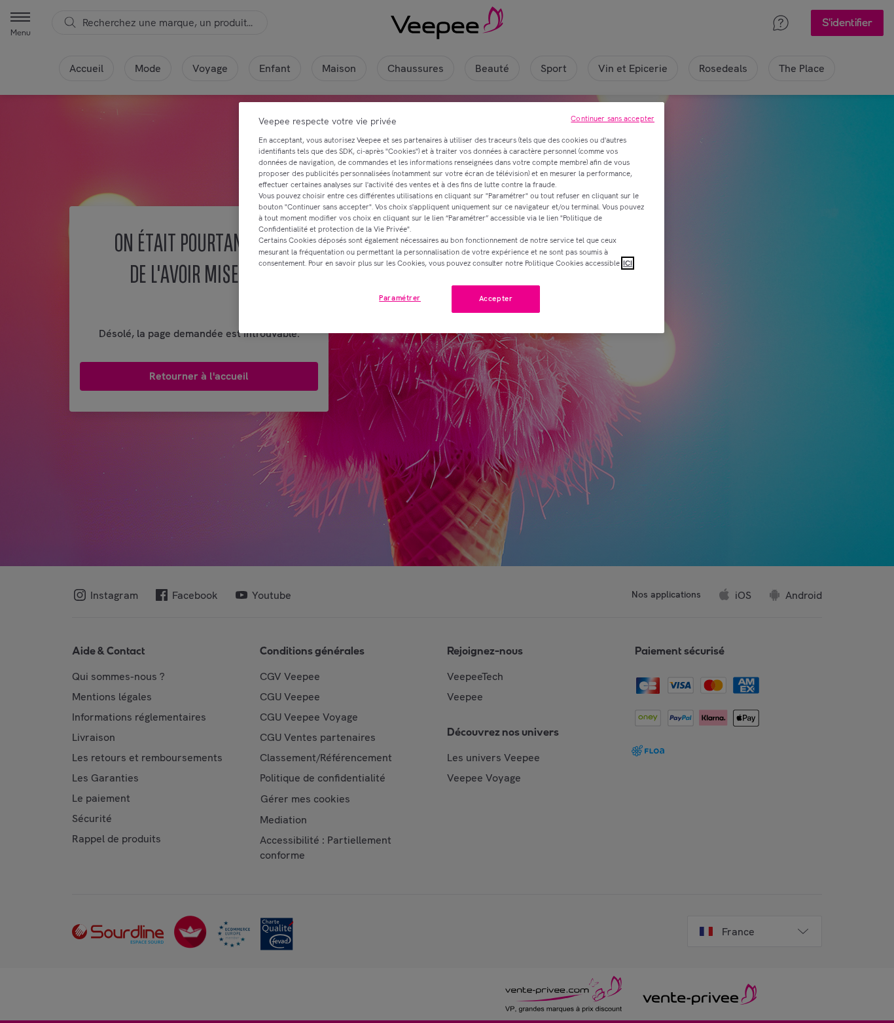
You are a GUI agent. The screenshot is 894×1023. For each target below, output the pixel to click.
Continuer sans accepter (612, 118)
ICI (627, 263)
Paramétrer (400, 297)
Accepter (496, 298)
